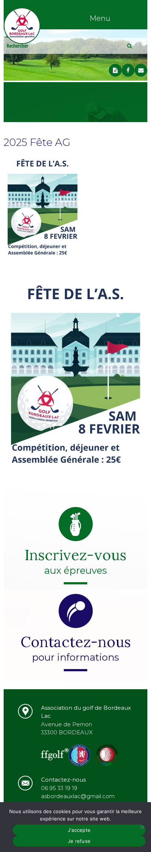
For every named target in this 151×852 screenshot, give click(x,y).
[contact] (141, 70)
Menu (99, 18)
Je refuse (79, 841)
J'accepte (79, 830)
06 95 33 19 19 (59, 788)
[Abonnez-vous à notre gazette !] (115, 70)
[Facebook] (128, 70)
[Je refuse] (142, 827)
